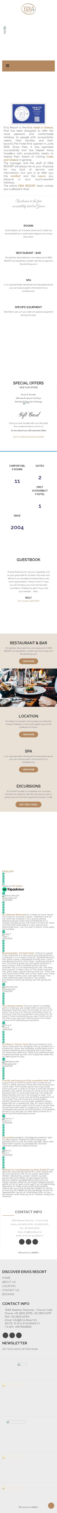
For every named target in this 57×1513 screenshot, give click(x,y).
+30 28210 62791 (41, 1224)
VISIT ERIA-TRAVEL (28, 804)
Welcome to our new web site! (31, 835)
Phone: (13, 1224)
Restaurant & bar (28, 643)
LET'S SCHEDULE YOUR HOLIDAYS (28, 437)
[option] (28, 344)
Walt (28, 597)
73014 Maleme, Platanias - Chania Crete (30, 1221)
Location (28, 716)
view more (28, 661)
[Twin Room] (28, 344)
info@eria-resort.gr (33, 1232)
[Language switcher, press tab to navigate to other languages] (6, 30)
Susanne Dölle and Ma (28, 620)
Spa (28, 751)
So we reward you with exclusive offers (28, 431)
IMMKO (35, 1253)
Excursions (29, 786)
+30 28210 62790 (25, 1224)
